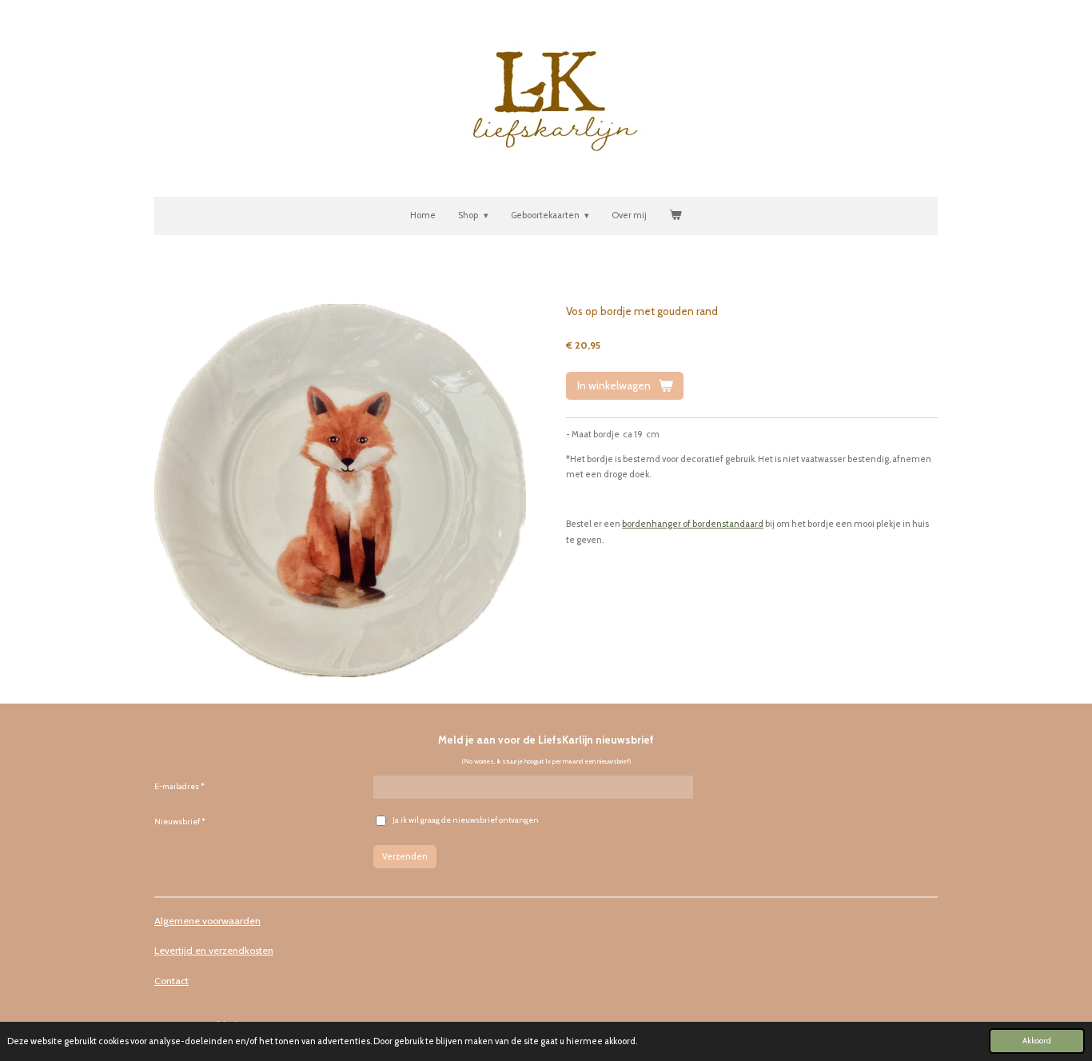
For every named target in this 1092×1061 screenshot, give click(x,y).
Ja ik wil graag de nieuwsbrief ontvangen (466, 820)
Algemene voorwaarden (207, 921)
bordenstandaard (727, 523)
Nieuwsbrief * (179, 821)
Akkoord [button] (1036, 1040)
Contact (171, 981)
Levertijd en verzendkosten (213, 950)
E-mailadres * (179, 786)
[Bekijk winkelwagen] (675, 215)
